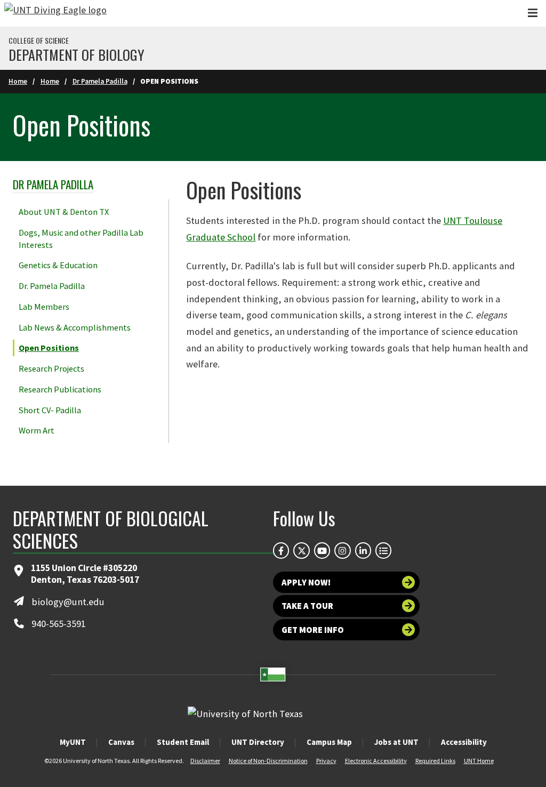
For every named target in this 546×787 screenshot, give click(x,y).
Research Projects (51, 368)
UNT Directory (257, 742)
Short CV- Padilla (50, 410)
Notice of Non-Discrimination (268, 761)
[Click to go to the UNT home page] (55, 13)
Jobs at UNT (396, 742)
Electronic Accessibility (376, 761)
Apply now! (306, 582)
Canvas (121, 742)
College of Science (39, 40)
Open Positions (49, 347)
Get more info (313, 629)
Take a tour (307, 605)
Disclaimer (205, 761)
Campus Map (329, 742)
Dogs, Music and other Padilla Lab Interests (81, 238)
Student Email (183, 742)
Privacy (326, 761)
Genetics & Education (58, 265)
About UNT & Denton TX (64, 211)
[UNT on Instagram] (342, 550)
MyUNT (73, 742)
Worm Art (36, 430)
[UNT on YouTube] (322, 550)
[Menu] (532, 13)
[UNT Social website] (383, 550)
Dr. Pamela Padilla (52, 285)
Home (18, 81)
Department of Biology (76, 55)
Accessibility (464, 742)
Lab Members (44, 306)
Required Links (435, 761)
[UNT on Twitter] (301, 550)
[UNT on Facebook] (281, 550)
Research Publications (60, 389)
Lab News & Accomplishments (75, 327)
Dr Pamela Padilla (100, 81)
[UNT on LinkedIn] (363, 550)
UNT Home (479, 761)
